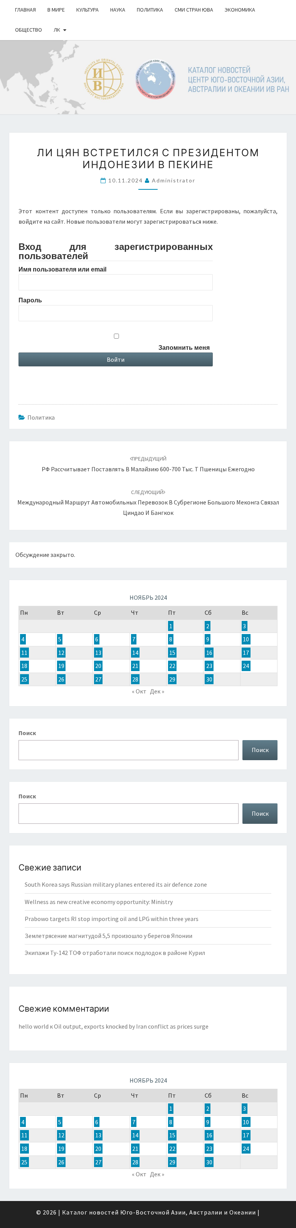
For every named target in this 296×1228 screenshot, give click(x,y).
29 (172, 679)
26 (61, 679)
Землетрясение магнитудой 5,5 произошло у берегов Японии (108, 936)
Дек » (157, 691)
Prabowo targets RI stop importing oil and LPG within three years (111, 919)
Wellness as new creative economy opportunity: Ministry (99, 902)
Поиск (27, 733)
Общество (28, 29)
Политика (150, 9)
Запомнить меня (184, 347)
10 (246, 639)
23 (209, 666)
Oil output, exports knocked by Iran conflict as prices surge (131, 1026)
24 (246, 666)
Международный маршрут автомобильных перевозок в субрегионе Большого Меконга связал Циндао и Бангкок (148, 502)
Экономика (240, 9)
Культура (87, 9)
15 (172, 652)
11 (24, 652)
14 (135, 652)
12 (61, 652)
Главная (25, 9)
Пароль (30, 300)
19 (61, 666)
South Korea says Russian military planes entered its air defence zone (116, 884)
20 (98, 666)
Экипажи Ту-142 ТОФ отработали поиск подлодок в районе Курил (115, 952)
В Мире (56, 9)
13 (98, 652)
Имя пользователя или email (62, 269)
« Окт (139, 691)
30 (209, 679)
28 (135, 679)
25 (24, 679)
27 (98, 679)
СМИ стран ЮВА (194, 9)
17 (246, 652)
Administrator (173, 180)
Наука (117, 9)
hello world (33, 1026)
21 (135, 666)
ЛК (57, 29)
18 (24, 666)
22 (172, 666)
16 (209, 652)
